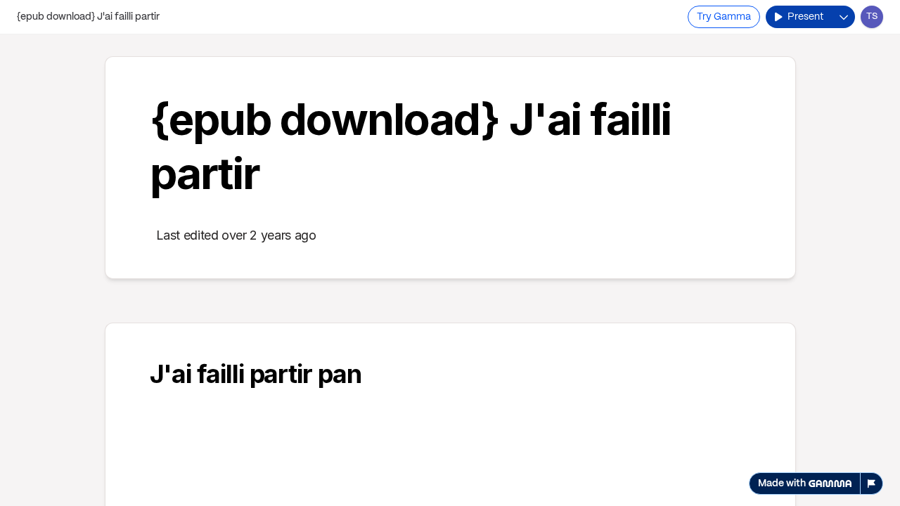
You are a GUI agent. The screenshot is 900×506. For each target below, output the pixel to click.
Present (805, 17)
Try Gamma (724, 17)
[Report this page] (872, 483)
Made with (782, 483)
